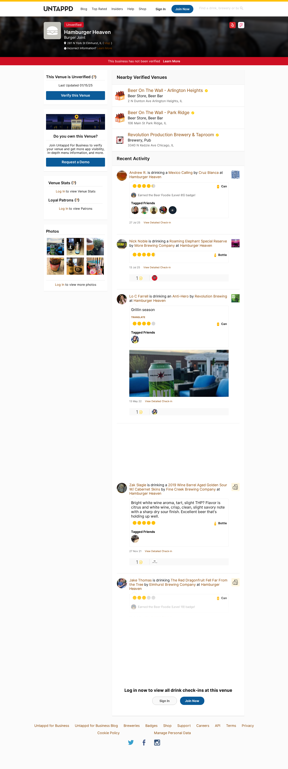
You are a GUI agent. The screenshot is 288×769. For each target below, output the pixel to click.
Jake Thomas (140, 580)
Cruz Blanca (209, 172)
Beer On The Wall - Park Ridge (159, 112)
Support (184, 726)
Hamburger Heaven (145, 177)
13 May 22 (135, 401)
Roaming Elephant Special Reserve (198, 241)
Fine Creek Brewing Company (191, 489)
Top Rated (99, 9)
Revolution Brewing (211, 296)
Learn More (104, 48)
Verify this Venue (75, 95)
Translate (138, 317)
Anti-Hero (180, 296)
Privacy (248, 726)
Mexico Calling (180, 172)
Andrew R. (138, 172)
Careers (202, 726)
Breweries (132, 726)
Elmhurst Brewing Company (172, 584)
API (217, 726)
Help (130, 9)
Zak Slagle (137, 485)
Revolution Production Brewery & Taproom (171, 134)
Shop (142, 9)
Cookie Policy (108, 733)
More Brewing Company (154, 245)
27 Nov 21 (135, 551)
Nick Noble (138, 241)
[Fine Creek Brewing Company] (154, 562)
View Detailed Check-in (157, 222)
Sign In (161, 9)
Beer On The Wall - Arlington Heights (166, 90)
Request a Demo (76, 162)
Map (107, 43)
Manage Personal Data (172, 733)
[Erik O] (154, 278)
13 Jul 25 (134, 267)
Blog (84, 9)
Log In (60, 191)
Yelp (232, 25)
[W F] (154, 411)
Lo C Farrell (138, 296)
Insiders (117, 9)
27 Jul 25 (134, 222)
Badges (151, 726)
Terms (231, 726)
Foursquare (241, 25)
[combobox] (221, 8)
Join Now (182, 9)
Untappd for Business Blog (96, 726)
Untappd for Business (51, 726)
